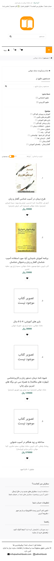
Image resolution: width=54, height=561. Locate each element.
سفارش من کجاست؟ (36, 6)
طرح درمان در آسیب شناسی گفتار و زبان (27, 199)
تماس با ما (6, 6)
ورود (5, 50)
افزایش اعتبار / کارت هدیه (20, 6)
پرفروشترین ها (18, 545)
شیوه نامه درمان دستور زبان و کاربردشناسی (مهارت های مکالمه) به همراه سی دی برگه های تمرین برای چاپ (27, 382)
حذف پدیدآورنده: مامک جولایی (38, 70)
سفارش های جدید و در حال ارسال (24, 491)
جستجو (46, 58)
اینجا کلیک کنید (19, 529)
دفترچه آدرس (43, 513)
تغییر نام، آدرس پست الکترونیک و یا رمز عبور (32, 510)
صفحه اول (37, 545)
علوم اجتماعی (42, 97)
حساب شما (48, 6)
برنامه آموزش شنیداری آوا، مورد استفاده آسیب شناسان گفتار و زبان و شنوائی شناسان (27, 260)
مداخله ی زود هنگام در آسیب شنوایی (27, 442)
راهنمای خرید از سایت (40, 532)
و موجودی (5, 156)
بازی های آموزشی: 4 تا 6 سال (27, 322)
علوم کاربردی (42, 102)
